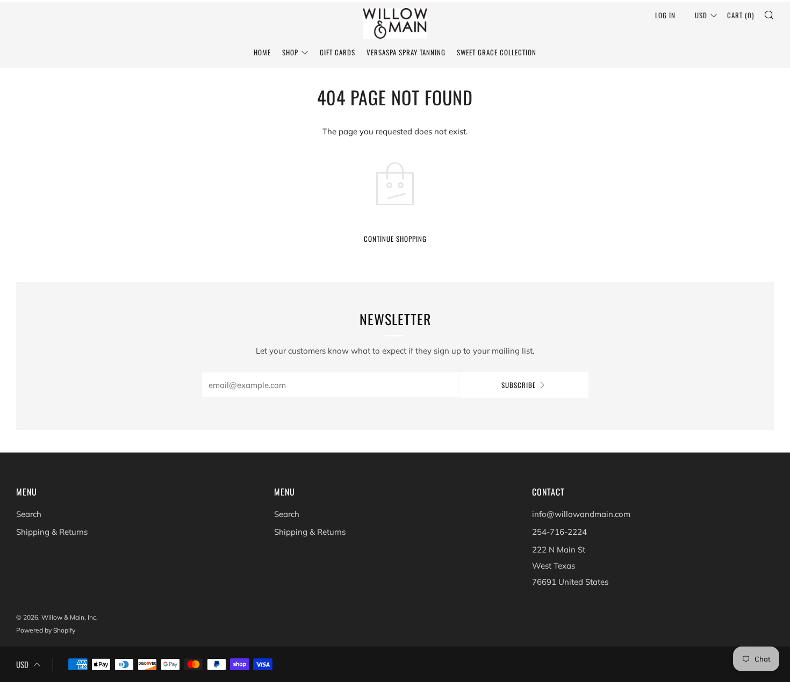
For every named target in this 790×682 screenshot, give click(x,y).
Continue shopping (395, 238)
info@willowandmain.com (581, 514)
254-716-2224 (559, 532)
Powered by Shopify (45, 630)
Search (28, 514)
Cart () (740, 15)
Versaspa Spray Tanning (406, 52)
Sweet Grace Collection (496, 52)
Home (262, 52)
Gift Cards (337, 52)
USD (701, 15)
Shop (290, 52)
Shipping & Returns (52, 532)
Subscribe (518, 384)
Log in (665, 15)
